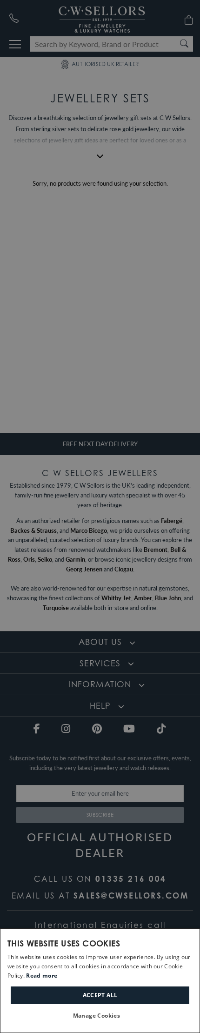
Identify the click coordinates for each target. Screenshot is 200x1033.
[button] (100, 1016)
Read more (41, 975)
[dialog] (100, 980)
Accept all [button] (100, 995)
